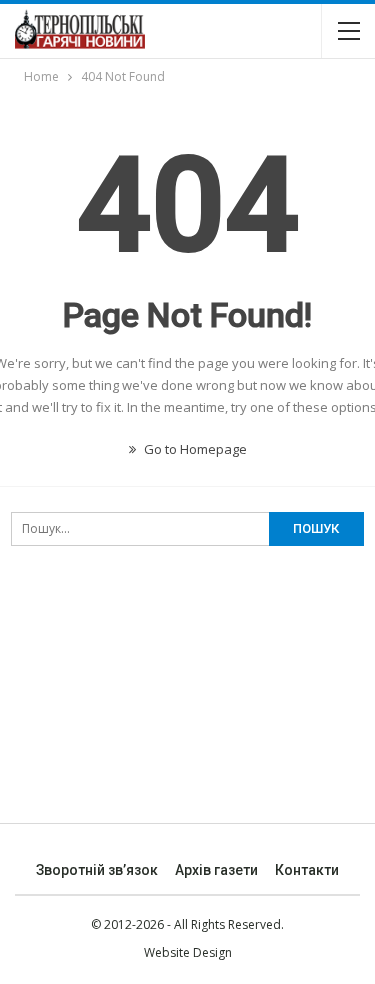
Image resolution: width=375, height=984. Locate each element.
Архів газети (216, 870)
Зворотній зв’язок (97, 870)
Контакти (307, 870)
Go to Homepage (194, 449)
